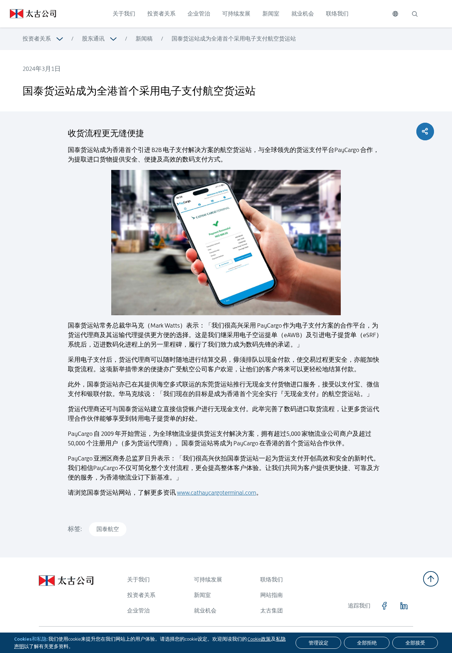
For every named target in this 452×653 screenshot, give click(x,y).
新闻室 (270, 13)
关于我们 (124, 13)
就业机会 (302, 13)
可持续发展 (236, 13)
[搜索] (414, 14)
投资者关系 (161, 13)
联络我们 (337, 13)
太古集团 (271, 610)
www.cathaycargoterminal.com (216, 492)
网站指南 (271, 595)
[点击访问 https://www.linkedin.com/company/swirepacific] (404, 606)
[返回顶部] (431, 579)
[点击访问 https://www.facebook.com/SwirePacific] (384, 606)
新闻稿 (144, 38)
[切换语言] (395, 14)
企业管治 (199, 13)
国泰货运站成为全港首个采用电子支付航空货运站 (234, 38)
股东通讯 (93, 38)
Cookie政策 (259, 639)
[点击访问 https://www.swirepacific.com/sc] (28, 13)
